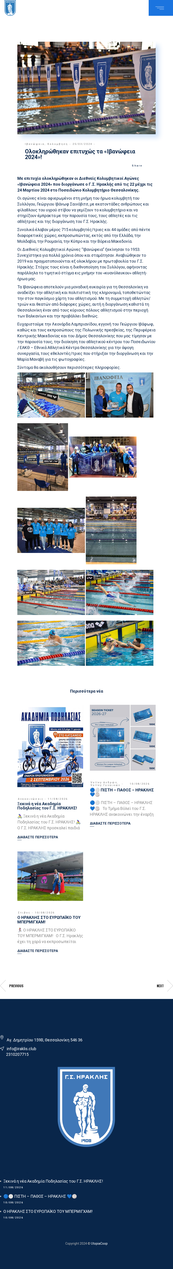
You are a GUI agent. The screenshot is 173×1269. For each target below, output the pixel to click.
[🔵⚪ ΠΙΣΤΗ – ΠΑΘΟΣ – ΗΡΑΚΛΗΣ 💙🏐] (123, 738)
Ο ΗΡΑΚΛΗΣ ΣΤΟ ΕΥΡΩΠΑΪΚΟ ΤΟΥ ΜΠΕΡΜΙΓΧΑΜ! (49, 919)
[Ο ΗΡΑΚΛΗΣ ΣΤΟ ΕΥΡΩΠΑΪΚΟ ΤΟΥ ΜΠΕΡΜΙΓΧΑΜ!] (50, 876)
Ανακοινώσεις (31, 798)
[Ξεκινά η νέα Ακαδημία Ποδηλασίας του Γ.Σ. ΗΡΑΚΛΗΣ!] (50, 746)
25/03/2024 (83, 144)
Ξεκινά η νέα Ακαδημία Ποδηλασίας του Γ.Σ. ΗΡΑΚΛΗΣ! (47, 806)
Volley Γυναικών (106, 785)
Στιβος (24, 912)
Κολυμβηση (58, 144)
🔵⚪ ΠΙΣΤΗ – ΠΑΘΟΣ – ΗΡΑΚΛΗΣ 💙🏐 (122, 792)
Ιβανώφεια (35, 144)
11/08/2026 (58, 798)
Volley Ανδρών (104, 782)
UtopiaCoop (99, 1243)
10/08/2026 (140, 783)
